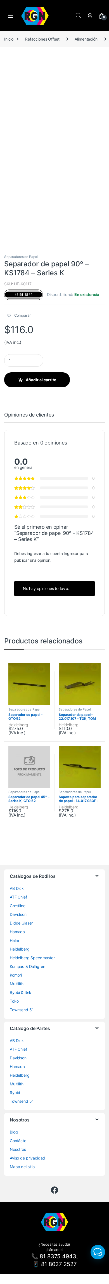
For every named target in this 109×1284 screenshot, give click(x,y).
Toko (14, 1001)
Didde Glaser (21, 923)
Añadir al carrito (41, 379)
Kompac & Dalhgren (27, 966)
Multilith (16, 983)
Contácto (18, 1140)
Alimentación (86, 39)
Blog (14, 1132)
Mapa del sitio (22, 1166)
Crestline (17, 905)
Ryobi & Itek (20, 992)
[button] (98, 1252)
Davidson (18, 914)
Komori (16, 975)
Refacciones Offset (42, 39)
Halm (14, 940)
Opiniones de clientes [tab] (29, 415)
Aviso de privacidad (27, 1158)
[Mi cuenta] (90, 15)
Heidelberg (18, 724)
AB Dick (17, 888)
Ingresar (71, 553)
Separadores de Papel (21, 257)
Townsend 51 (22, 1009)
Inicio (8, 39)
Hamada (17, 931)
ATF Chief (18, 897)
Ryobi (15, 1092)
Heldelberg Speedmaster (32, 957)
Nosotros (18, 1149)
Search (78, 16)
